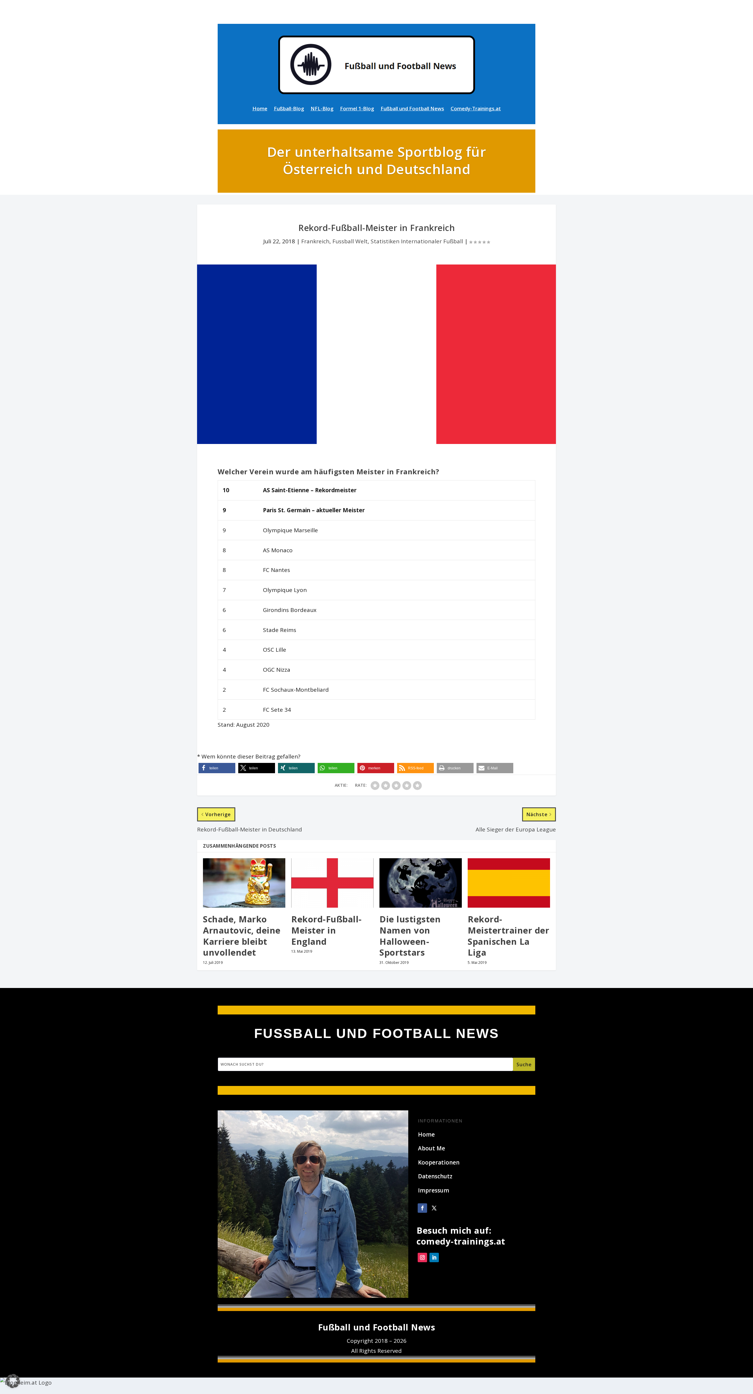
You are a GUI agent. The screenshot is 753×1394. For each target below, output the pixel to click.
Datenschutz (435, 1176)
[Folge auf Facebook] (422, 1208)
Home (259, 109)
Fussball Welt (350, 241)
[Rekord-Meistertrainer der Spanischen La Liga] (509, 883)
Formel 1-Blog (357, 109)
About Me (431, 1148)
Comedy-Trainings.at (476, 109)
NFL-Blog (322, 109)
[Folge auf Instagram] (422, 1257)
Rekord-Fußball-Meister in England (326, 930)
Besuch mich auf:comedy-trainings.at (461, 1236)
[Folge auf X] (434, 1208)
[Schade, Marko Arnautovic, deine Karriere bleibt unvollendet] (244, 883)
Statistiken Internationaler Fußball (417, 241)
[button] (217, 768)
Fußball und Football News (412, 109)
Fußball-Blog (289, 109)
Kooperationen (438, 1162)
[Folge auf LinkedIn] (434, 1257)
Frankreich (315, 241)
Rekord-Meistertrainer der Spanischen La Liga (508, 935)
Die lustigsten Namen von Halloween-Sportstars (410, 935)
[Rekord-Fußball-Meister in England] (332, 883)
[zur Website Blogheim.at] (26, 1382)
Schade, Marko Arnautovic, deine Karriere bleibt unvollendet (242, 935)
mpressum (434, 1190)
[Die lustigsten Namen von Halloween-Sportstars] (420, 883)
